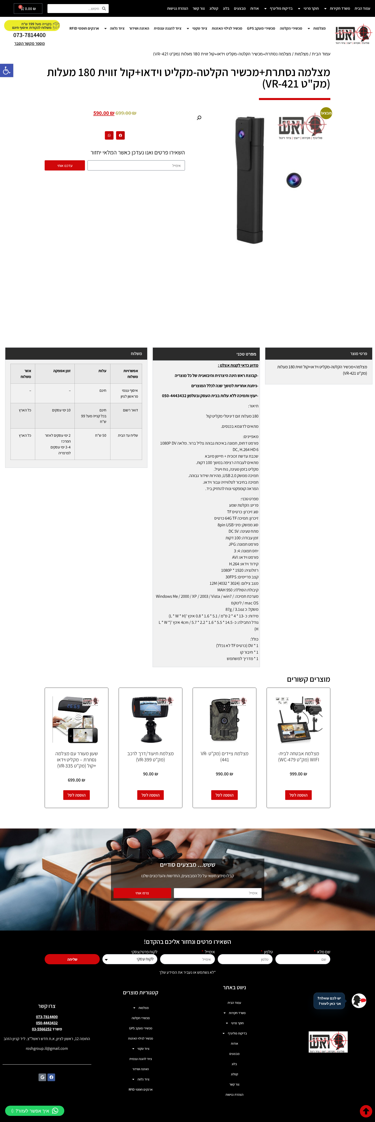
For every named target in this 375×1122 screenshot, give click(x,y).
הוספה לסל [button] (298, 795)
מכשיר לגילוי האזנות (227, 28)
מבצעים (240, 8)
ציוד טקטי (199, 28)
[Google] (42, 1077)
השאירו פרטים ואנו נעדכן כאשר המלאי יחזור (138, 152)
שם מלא (323, 952)
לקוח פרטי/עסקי (144, 952)
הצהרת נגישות (177, 8)
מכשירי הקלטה (291, 28)
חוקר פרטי (311, 8)
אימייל (209, 952)
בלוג (226, 8)
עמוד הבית (362, 8)
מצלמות (319, 28)
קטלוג (213, 8)
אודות (254, 8)
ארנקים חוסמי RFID (84, 28)
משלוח (136, 353)
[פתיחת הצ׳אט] (358, 1000)
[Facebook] (51, 1077)
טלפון (268, 952)
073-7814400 (29, 35)
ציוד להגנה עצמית (167, 28)
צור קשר (199, 8)
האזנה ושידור (139, 28)
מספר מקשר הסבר (29, 43)
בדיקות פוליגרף (281, 8)
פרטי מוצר (358, 353)
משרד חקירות (340, 8)
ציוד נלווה (117, 28)
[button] (6, 70)
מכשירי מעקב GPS (261, 28)
